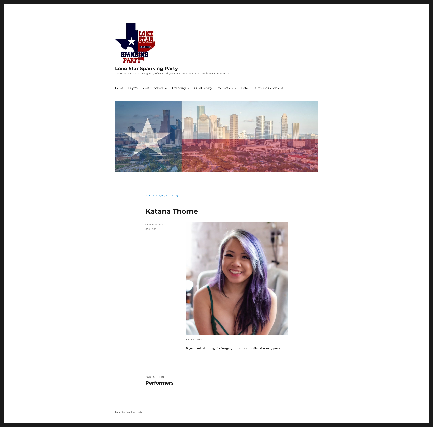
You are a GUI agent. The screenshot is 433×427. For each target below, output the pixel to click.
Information (225, 88)
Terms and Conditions (268, 88)
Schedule (160, 88)
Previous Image (154, 195)
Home (119, 88)
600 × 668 (150, 229)
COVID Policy (203, 88)
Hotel (245, 88)
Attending (179, 88)
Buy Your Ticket (138, 88)
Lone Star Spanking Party (146, 68)
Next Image (172, 195)
